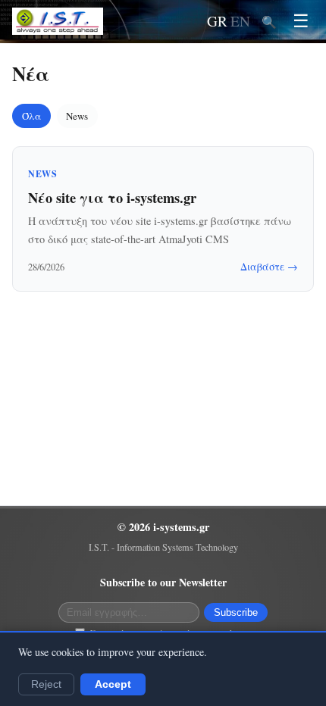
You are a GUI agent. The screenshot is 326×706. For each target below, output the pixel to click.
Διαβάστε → (269, 266)
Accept (113, 684)
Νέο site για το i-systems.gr (112, 197)
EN (240, 20)
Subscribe (236, 612)
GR (217, 20)
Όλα (31, 116)
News (77, 116)
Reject (46, 684)
